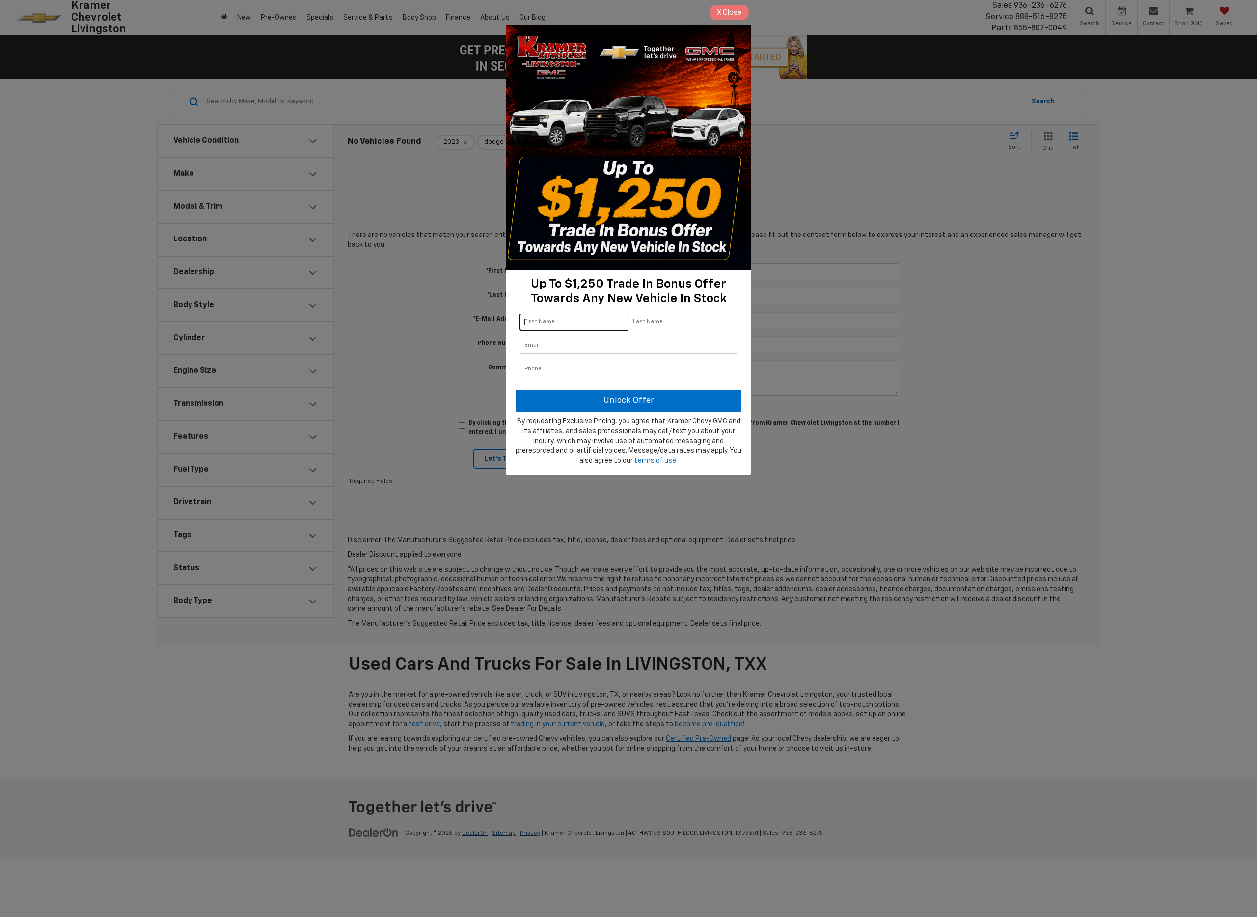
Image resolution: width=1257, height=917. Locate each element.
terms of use (655, 460)
